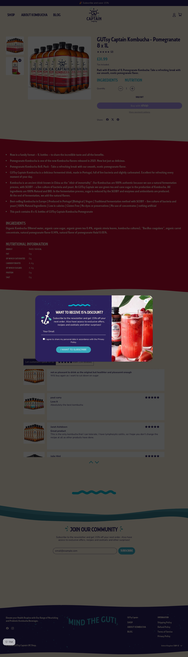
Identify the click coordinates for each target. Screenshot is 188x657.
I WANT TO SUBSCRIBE (74, 349)
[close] (146, 301)
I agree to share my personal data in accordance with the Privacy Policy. (74, 340)
